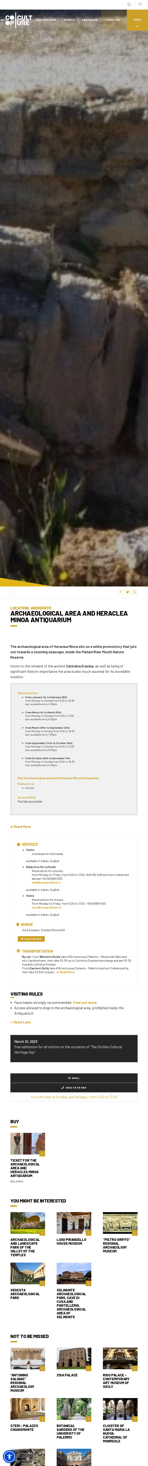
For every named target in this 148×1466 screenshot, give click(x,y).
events (69, 19)
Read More (67, 972)
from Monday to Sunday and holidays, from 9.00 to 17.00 (74, 1097)
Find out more (85, 1002)
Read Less (22, 1022)
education (90, 19)
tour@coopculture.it (46, 907)
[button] (20, 826)
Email (76, 1078)
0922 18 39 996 (76, 1087)
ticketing (112, 19)
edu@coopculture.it (46, 882)
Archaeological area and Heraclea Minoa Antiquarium (61, 778)
